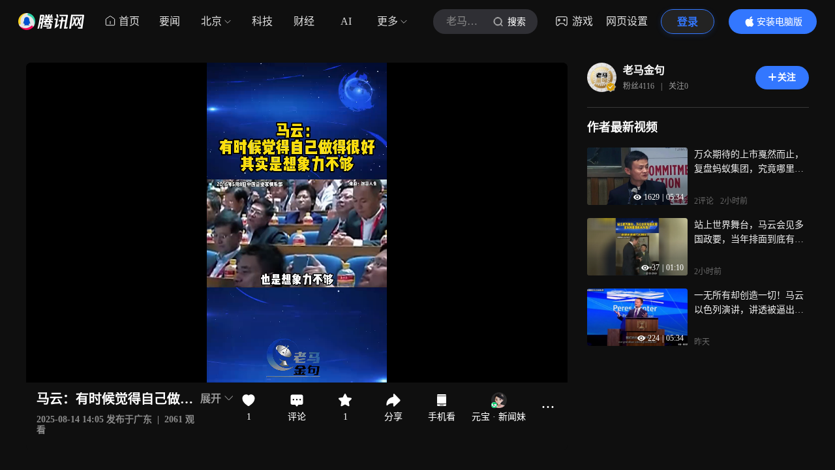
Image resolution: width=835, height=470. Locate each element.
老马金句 (644, 70)
